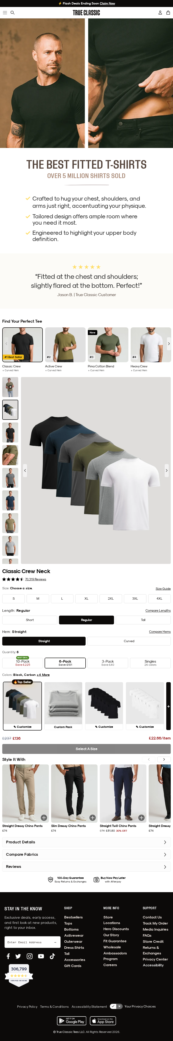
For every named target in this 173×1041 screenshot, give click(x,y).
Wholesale (112, 947)
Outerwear (73, 941)
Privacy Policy (27, 1006)
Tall (66, 953)
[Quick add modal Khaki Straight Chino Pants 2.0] (44, 818)
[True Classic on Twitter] (18, 956)
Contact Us (152, 917)
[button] (168, 12)
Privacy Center (155, 959)
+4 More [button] (43, 675)
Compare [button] (158, 610)
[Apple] (103, 1020)
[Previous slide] (6, 344)
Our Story (111, 935)
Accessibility (153, 965)
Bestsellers (73, 917)
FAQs (147, 935)
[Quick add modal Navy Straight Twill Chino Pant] (141, 818)
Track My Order (155, 923)
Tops (68, 923)
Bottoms (71, 929)
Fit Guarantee (115, 941)
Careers (110, 965)
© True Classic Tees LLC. (69, 1032)
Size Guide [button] (163, 588)
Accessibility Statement (89, 1006)
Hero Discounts (116, 929)
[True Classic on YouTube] (41, 956)
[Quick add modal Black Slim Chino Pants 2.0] (92, 818)
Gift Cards (72, 965)
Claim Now (107, 3)
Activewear (74, 935)
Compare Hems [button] (160, 631)
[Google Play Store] (71, 1020)
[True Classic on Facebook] (8, 956)
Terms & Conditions (54, 1006)
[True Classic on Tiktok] (52, 956)
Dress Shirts (74, 947)
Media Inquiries (155, 929)
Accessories (74, 959)
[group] (22, 349)
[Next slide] (169, 344)
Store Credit (153, 941)
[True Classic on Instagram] (30, 956)
